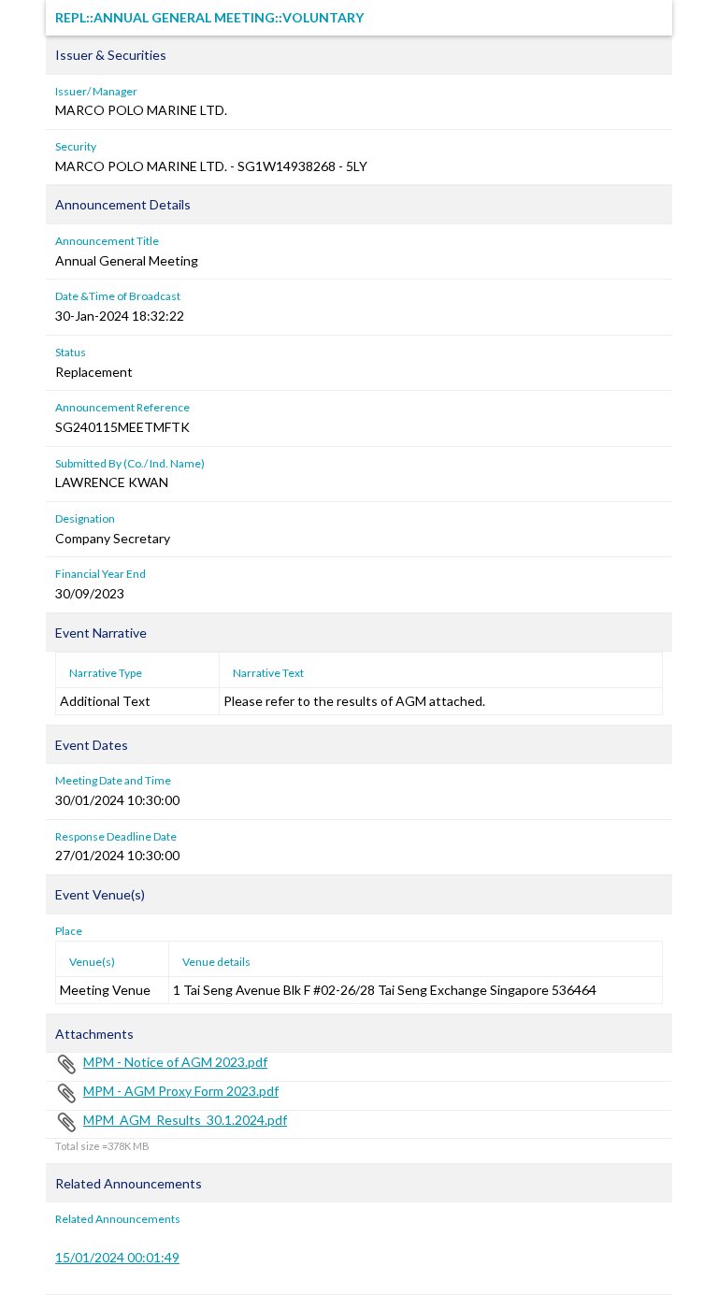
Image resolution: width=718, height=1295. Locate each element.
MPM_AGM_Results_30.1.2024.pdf (185, 1120)
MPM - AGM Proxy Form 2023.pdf (181, 1091)
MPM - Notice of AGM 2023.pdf (175, 1062)
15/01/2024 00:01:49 (117, 1257)
